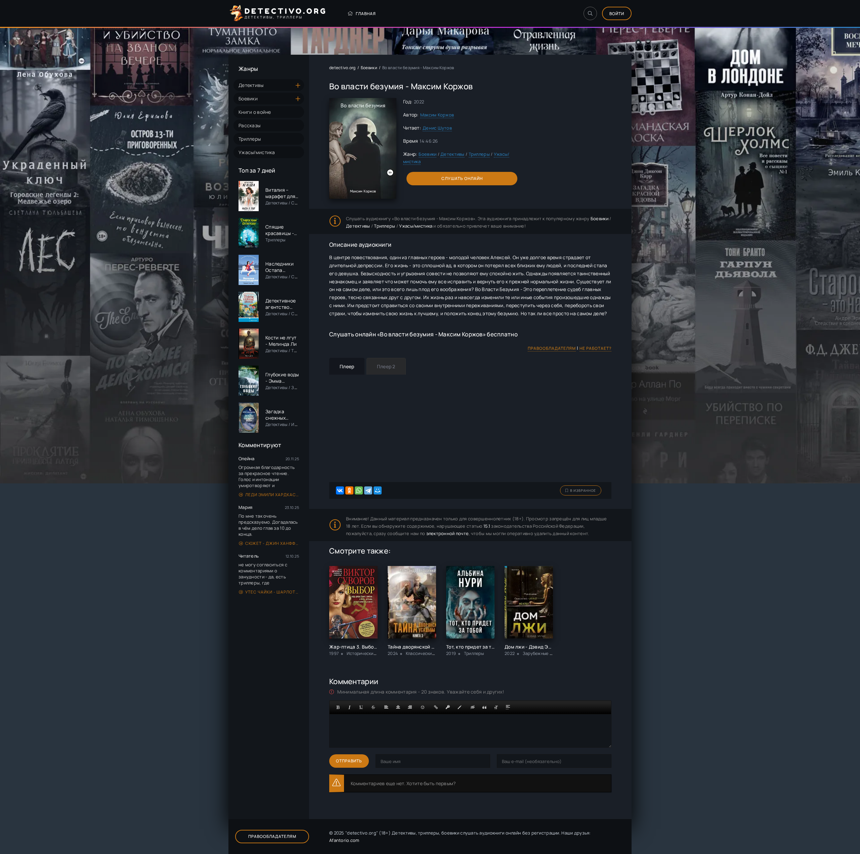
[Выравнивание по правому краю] (410, 707)
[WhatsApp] (359, 490)
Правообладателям (552, 348)
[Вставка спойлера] (508, 707)
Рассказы (249, 125)
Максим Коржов (437, 115)
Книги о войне (255, 112)
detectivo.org (342, 67)
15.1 (486, 526)
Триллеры (250, 139)
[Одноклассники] (349, 490)
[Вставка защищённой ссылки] (448, 707)
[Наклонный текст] (350, 707)
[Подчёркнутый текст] (361, 707)
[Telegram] (368, 490)
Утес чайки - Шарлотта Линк (272, 592)
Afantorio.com (344, 840)
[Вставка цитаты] (484, 707)
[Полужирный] (338, 707)
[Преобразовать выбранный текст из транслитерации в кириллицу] (496, 707)
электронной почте (447, 533)
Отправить (349, 761)
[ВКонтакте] (340, 490)
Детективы (251, 85)
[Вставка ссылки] (436, 707)
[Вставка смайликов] (423, 707)
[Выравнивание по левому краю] (386, 707)
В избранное (583, 490)
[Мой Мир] (378, 490)
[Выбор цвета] (460, 707)
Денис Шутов (437, 128)
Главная (366, 13)
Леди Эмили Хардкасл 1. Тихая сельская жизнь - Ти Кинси (272, 494)
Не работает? (595, 348)
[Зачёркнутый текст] (373, 707)
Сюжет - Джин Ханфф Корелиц (272, 543)
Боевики (248, 98)
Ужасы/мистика (257, 152)
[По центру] (398, 707)
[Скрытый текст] (473, 707)
